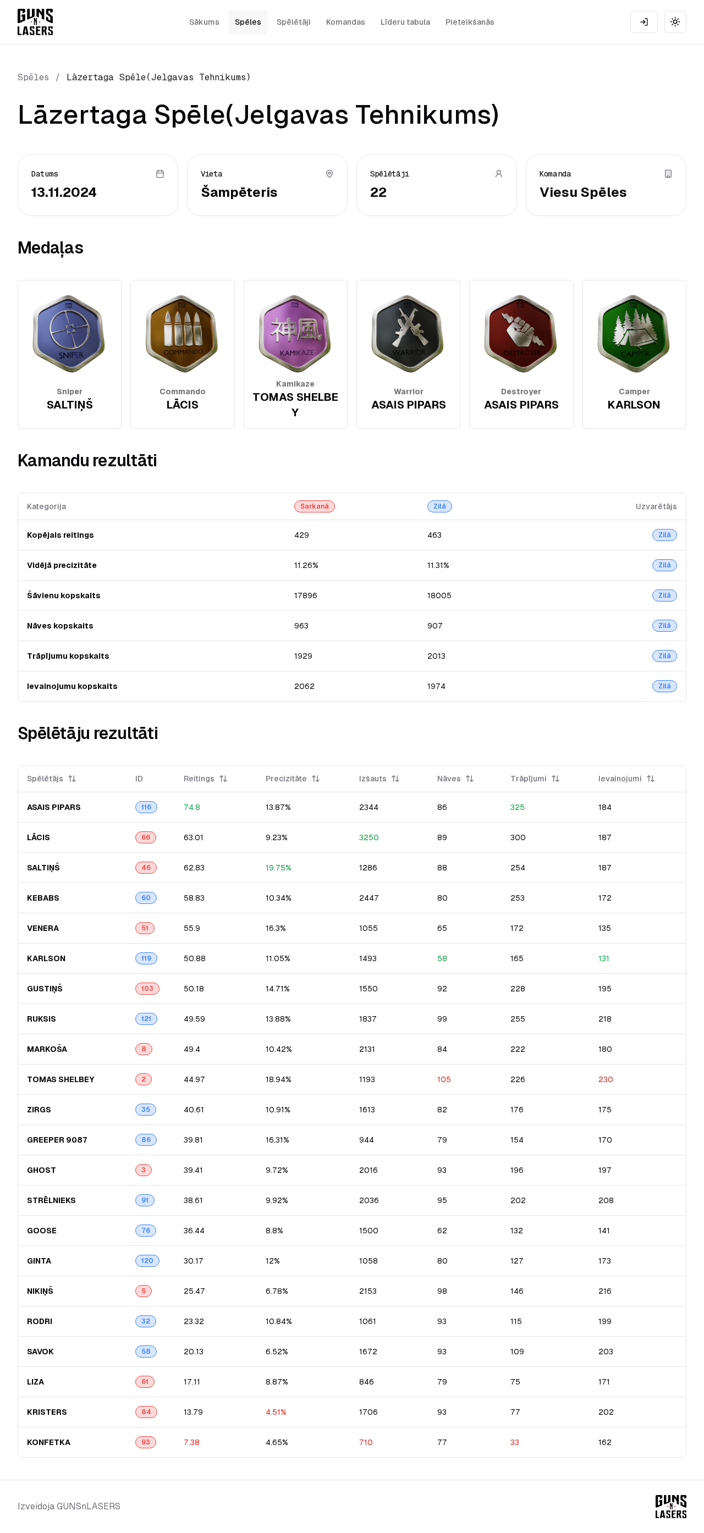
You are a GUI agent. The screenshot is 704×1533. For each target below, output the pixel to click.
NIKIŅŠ (40, 1291)
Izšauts (373, 778)
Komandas (345, 22)
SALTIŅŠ (43, 867)
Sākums (204, 22)
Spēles (248, 22)
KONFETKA (48, 1442)
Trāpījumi (528, 778)
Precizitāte (286, 778)
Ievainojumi (620, 778)
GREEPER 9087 (57, 1139)
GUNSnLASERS (88, 1506)
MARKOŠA (47, 1049)
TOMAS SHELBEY (61, 1079)
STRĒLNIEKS (51, 1200)
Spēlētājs (45, 778)
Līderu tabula (405, 22)
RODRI (39, 1321)
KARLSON (46, 958)
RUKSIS (41, 1018)
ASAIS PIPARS (54, 807)
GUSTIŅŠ (45, 988)
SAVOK (40, 1351)
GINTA (39, 1260)
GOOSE (42, 1230)
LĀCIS (38, 837)
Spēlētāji (294, 22)
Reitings (199, 778)
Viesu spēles (583, 192)
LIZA (35, 1381)
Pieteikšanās (470, 22)
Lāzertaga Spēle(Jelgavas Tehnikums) (159, 77)
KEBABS (43, 898)
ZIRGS (39, 1109)
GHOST (41, 1170)
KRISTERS (47, 1412)
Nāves (449, 778)
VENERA (43, 928)
